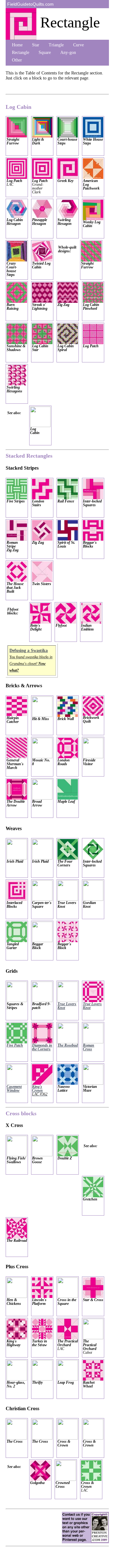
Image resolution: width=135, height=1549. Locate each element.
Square (45, 52)
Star (35, 45)
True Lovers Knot (66, 1006)
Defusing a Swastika (28, 650)
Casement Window (14, 1088)
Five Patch (15, 1045)
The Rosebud (67, 1045)
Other (17, 60)
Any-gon (68, 52)
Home (17, 45)
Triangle (56, 45)
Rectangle (20, 52)
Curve (78, 45)
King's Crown (39, 1090)
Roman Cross (88, 1047)
